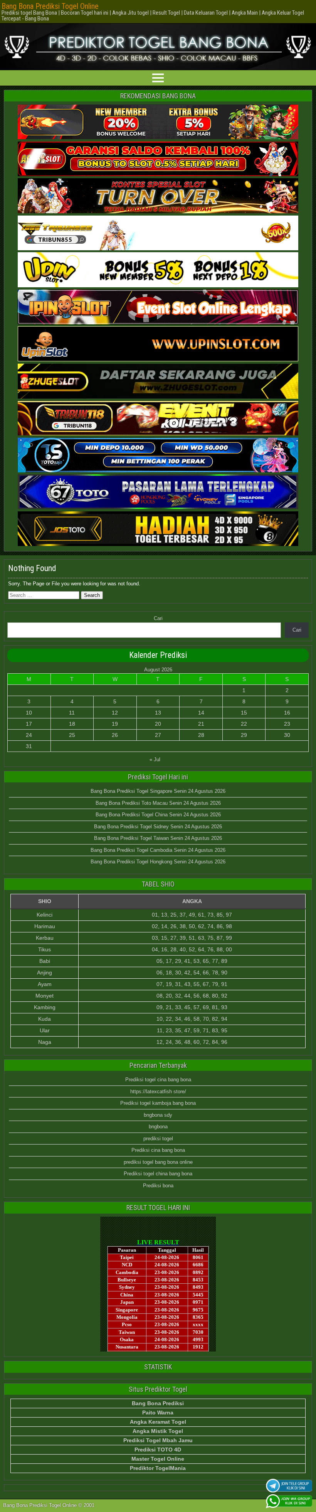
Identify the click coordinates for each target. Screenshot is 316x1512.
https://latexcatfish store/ (158, 1091)
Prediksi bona (158, 1185)
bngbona (158, 1126)
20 (158, 724)
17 (29, 724)
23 (287, 724)
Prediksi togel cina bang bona (158, 1079)
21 (201, 724)
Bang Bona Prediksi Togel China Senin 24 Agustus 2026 (158, 815)
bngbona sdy (158, 1115)
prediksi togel (158, 1138)
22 (244, 724)
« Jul (155, 759)
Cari (158, 618)
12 (115, 713)
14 (201, 713)
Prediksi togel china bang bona (158, 1174)
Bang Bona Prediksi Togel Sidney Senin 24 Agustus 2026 (158, 826)
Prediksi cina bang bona (158, 1150)
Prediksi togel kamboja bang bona (158, 1103)
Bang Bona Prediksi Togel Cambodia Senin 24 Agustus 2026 (158, 850)
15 (244, 713)
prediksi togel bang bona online (158, 1162)
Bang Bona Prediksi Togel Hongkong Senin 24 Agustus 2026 (158, 862)
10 (29, 713)
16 (287, 713)
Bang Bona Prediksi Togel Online (50, 6)
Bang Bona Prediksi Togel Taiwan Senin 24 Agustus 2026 (158, 838)
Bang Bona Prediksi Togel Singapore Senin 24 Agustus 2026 (158, 791)
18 (72, 724)
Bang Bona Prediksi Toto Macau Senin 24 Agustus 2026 (158, 803)
